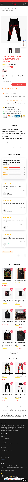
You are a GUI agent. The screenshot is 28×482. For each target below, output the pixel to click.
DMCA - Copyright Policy (6, 442)
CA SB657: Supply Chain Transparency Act (10, 443)
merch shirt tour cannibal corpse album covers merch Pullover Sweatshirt (20, 344)
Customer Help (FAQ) (5, 457)
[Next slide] (25, 29)
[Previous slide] (2, 29)
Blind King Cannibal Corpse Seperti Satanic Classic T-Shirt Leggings (20, 396)
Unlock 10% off (3, 476)
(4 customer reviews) (12, 64)
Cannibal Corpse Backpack (7, 321)
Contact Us (3, 455)
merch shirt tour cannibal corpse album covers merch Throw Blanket (20, 323)
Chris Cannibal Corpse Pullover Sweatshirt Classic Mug (20, 302)
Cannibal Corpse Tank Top (20, 280)
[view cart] (26, 4)
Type (3, 69)
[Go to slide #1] (10, 50)
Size (2, 73)
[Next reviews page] (25, 255)
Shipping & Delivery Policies (6, 450)
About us (3, 436)
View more (14, 353)
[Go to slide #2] (17, 50)
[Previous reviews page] (18, 255)
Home (2, 8)
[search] (24, 4)
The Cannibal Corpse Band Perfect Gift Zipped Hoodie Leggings (7, 396)
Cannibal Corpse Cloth (10, 8)
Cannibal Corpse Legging (7, 10)
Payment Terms (4, 452)
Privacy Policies (4, 440)
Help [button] (25, 480)
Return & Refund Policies (6, 453)
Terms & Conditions (5, 438)
